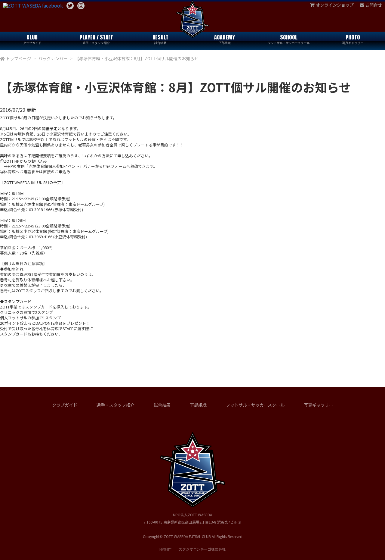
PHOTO (352, 39)
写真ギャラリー (318, 405)
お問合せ (373, 5)
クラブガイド (64, 405)
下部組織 (198, 405)
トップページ (18, 58)
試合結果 (162, 405)
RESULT (160, 39)
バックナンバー (53, 58)
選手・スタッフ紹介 (115, 405)
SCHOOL (289, 39)
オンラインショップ (335, 5)
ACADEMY (224, 39)
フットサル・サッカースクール (255, 405)
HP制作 (192, 549)
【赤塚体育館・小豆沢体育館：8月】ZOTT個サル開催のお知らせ (137, 58)
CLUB (32, 39)
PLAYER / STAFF (96, 39)
